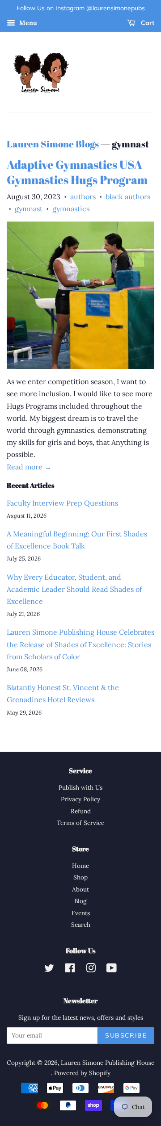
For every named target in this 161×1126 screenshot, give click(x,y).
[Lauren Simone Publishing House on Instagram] (91, 970)
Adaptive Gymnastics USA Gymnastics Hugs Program (77, 172)
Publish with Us (80, 787)
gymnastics (70, 208)
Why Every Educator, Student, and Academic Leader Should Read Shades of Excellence (74, 589)
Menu (27, 23)
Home (80, 866)
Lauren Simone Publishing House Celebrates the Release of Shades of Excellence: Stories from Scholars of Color (80, 644)
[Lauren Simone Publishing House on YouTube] (111, 970)
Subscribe (126, 1035)
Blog (80, 901)
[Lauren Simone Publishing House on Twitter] (49, 970)
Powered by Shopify (82, 1073)
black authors (128, 196)
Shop (80, 877)
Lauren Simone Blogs (53, 144)
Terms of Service (80, 823)
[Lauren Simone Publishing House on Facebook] (70, 970)
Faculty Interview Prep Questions (62, 502)
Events (81, 913)
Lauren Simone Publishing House (107, 1063)
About (80, 889)
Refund (81, 811)
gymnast (28, 208)
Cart (146, 23)
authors (83, 196)
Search (80, 925)
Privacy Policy (80, 799)
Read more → (29, 466)
